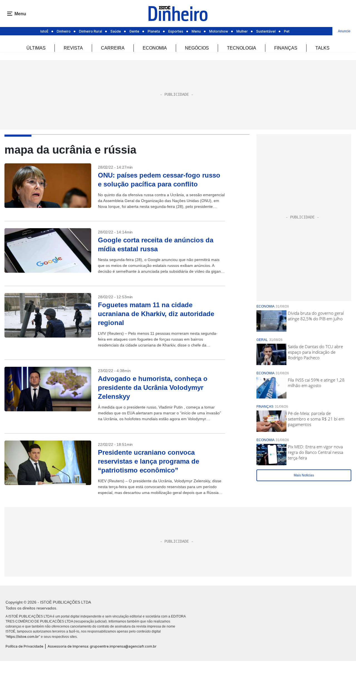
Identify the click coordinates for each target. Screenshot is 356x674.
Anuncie (344, 31)
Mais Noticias (304, 475)
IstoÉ (44, 31)
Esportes (175, 31)
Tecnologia (241, 48)
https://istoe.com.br (23, 636)
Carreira (113, 48)
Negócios (197, 48)
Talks (322, 48)
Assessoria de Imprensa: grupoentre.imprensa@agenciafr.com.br (102, 646)
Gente (134, 31)
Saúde (115, 31)
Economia (155, 48)
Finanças (285, 48)
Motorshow (218, 31)
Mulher (242, 31)
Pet (287, 31)
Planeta (154, 31)
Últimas (36, 48)
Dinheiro (64, 31)
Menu (196, 31)
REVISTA (73, 48)
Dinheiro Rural (90, 31)
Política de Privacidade (24, 646)
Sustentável (266, 31)
